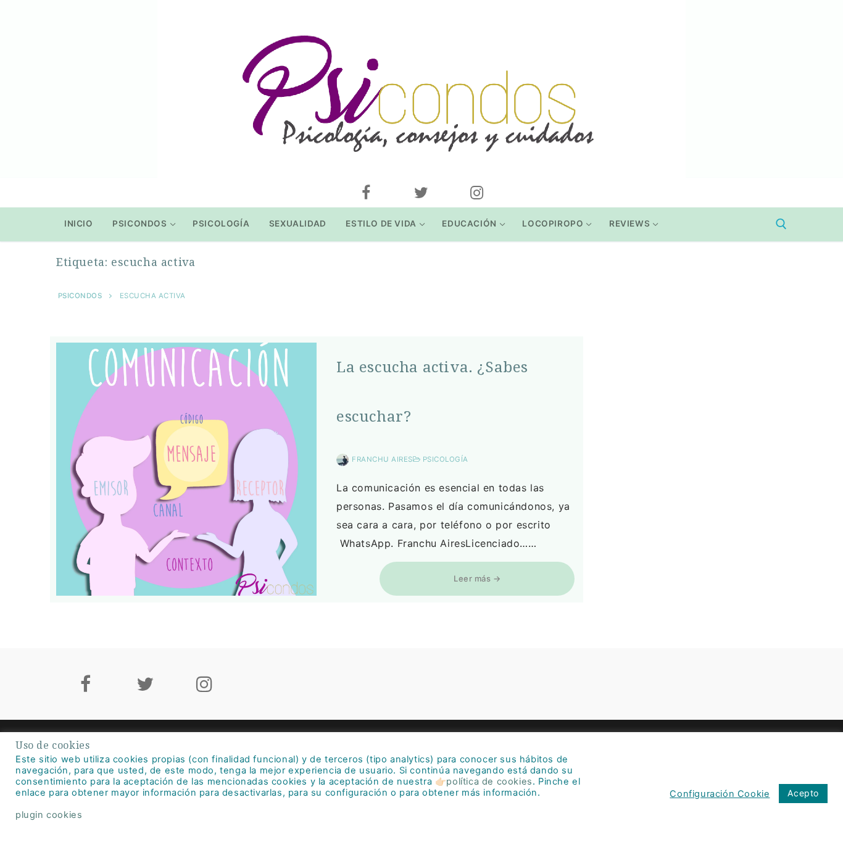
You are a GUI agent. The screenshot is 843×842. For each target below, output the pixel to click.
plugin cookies (48, 814)
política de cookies (489, 781)
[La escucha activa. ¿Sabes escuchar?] (186, 469)
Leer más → (477, 578)
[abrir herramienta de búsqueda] (781, 224)
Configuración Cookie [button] (720, 793)
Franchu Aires (382, 459)
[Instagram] (477, 192)
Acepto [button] (803, 793)
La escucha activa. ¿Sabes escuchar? (432, 392)
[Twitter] (421, 192)
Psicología (444, 459)
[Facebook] (366, 192)
